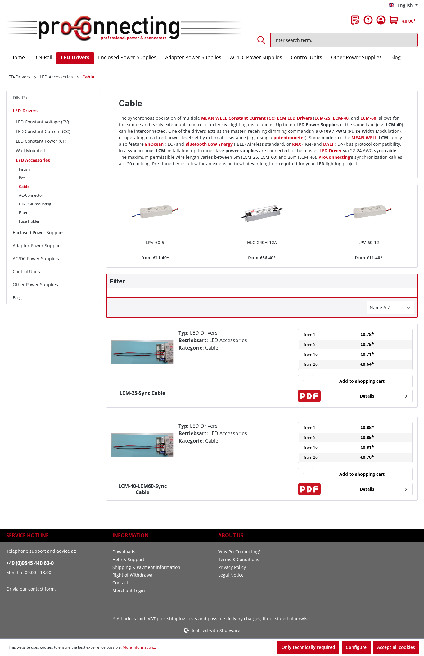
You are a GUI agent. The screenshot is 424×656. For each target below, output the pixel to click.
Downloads (123, 552)
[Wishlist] (355, 20)
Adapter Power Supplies (38, 245)
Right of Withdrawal (133, 575)
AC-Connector (31, 195)
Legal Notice (231, 575)
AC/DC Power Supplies (36, 258)
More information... (139, 647)
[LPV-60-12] (368, 212)
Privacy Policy (232, 567)
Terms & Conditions (238, 559)
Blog (17, 298)
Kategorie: (191, 347)
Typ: (183, 332)
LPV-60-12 (368, 242)
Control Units (26, 271)
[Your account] (380, 20)
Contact (120, 583)
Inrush (24, 169)
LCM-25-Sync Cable (142, 393)
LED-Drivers (25, 111)
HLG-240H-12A (262, 242)
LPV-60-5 (155, 242)
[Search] (261, 40)
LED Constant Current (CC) (43, 131)
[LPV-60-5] (155, 212)
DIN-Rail (21, 97)
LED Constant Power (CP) (41, 141)
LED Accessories (33, 160)
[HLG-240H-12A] (262, 212)
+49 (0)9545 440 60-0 (30, 563)
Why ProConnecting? (239, 552)
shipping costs (182, 619)
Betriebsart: (193, 340)
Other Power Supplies (35, 285)
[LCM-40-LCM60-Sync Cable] (142, 445)
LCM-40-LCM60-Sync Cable (142, 489)
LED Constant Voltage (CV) (42, 122)
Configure (356, 647)
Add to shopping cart (362, 381)
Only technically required (308, 647)
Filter (23, 212)
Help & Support (128, 559)
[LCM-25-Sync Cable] (142, 352)
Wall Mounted (30, 151)
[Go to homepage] (123, 29)
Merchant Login (128, 590)
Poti (22, 178)
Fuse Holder (29, 221)
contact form (41, 589)
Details (367, 396)
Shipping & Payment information (146, 567)
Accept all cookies (396, 647)
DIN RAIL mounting (35, 204)
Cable (24, 186)
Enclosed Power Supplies (39, 232)
